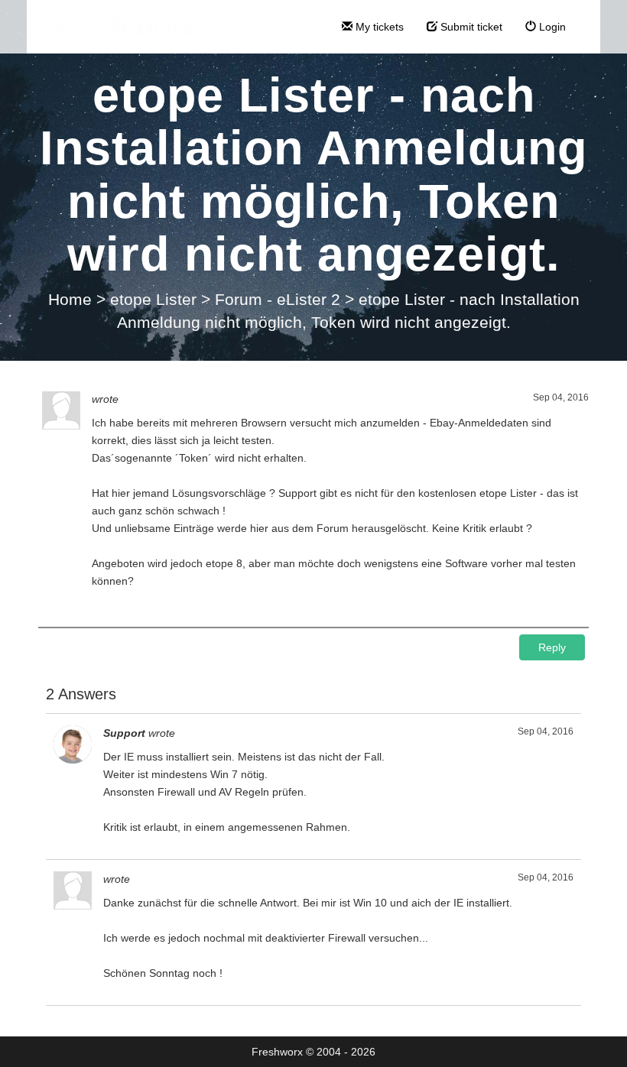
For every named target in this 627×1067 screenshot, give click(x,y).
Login (551, 27)
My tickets (378, 27)
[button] (552, 647)
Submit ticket (469, 27)
